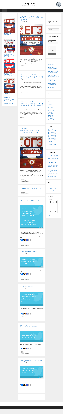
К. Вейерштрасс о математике (31, 361)
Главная (4, 10)
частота (54, 176)
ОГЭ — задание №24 (52, 139)
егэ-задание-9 (26, 93)
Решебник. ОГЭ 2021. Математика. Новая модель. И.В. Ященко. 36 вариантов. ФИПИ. (31, 130)
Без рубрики (23, 192)
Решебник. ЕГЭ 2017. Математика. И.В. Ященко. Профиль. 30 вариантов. (9, 55)
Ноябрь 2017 (50, 118)
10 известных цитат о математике (31, 188)
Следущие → (24, 396)
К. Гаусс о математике (52, 18)
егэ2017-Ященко (53, 165)
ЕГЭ (21, 66)
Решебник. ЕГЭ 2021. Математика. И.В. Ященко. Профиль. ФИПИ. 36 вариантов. (31, 18)
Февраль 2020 (51, 109)
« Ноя (49, 215)
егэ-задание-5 (26, 120)
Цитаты (28, 10)
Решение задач (22, 10)
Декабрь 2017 (50, 116)
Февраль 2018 (51, 115)
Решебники (34, 10)
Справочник (15, 10)
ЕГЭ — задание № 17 (52, 132)
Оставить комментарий (25, 67)
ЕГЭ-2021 (23, 66)
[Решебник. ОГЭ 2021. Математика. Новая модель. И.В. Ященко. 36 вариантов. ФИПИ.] (31, 167)
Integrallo (29, 3)
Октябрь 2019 (51, 110)
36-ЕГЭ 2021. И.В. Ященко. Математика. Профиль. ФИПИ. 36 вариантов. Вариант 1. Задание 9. (31, 76)
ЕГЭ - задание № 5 (24, 119)
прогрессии (55, 170)
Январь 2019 (50, 112)
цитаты (22, 244)
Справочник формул (52, 144)
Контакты (44, 10)
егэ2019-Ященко (54, 166)
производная (49, 171)
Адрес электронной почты (52, 41)
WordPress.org (51, 190)
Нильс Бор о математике (28, 252)
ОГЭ (21, 180)
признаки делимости (50, 170)
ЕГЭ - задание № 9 (24, 92)
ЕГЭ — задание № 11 (52, 130)
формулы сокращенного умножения (52, 174)
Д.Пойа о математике (27, 286)
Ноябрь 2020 (50, 104)
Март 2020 (50, 107)
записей (50, 187)
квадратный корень (53, 167)
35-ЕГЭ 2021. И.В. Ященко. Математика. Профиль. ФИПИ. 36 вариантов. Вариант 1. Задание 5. (31, 103)
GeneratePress (33, 407)
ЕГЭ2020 (54, 155)
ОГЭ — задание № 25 (52, 138)
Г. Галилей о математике (28, 326)
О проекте (9, 10)
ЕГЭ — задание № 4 (52, 133)
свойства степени (54, 171)
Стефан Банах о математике (29, 200)
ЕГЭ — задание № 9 (52, 136)
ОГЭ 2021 (24, 180)
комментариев (52, 188)
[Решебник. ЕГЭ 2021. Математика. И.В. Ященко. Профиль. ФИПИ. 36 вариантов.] (31, 55)
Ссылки (39, 10)
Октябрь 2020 (51, 106)
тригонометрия (53, 173)
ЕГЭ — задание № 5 (52, 135)
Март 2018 (50, 113)
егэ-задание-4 (54, 158)
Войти (49, 185)
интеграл (49, 167)
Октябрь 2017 (51, 119)
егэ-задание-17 (54, 163)
